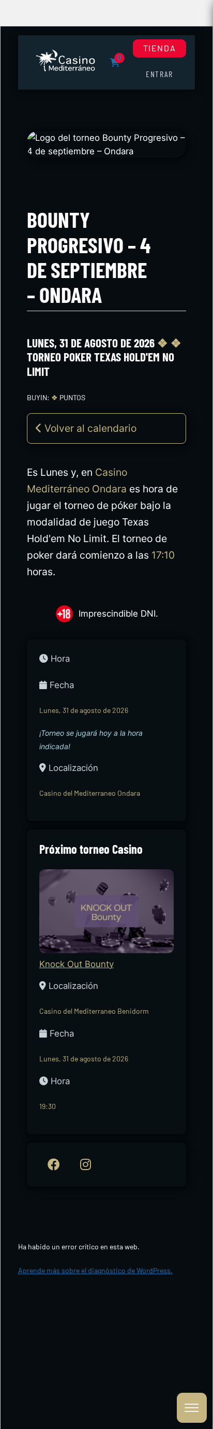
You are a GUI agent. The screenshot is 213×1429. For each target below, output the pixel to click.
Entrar (159, 74)
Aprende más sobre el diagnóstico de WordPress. (95, 1270)
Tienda (159, 48)
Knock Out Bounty (76, 964)
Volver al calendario (89, 428)
